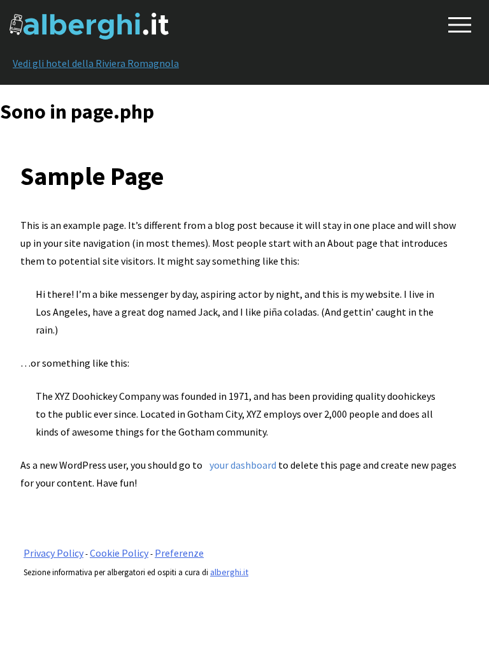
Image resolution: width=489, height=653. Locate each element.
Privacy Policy (53, 553)
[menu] (457, 22)
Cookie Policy (119, 553)
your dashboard (242, 465)
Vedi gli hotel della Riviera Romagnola (96, 63)
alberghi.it (229, 572)
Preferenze (179, 553)
